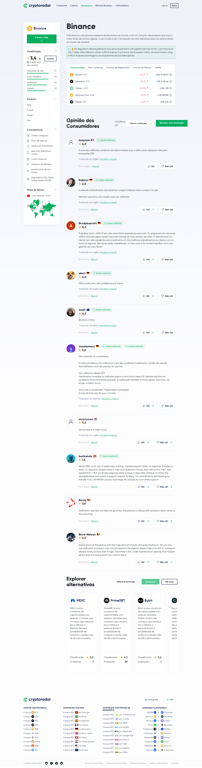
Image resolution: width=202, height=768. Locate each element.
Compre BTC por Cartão (116, 719)
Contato (175, 763)
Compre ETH (31, 716)
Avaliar (50, 58)
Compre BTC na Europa (75, 750)
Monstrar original (108, 159)
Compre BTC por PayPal (116, 727)
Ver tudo (169, 581)
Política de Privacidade (116, 763)
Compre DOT (31, 737)
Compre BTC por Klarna (116, 739)
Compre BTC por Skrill (115, 744)
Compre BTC (31, 712)
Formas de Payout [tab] (142, 67)
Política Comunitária (159, 763)
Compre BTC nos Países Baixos (78, 741)
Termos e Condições (94, 763)
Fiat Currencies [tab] (95, 67)
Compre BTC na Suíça (75, 737)
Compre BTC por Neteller (116, 748)
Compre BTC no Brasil (74, 716)
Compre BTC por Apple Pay (117, 731)
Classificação (34, 51)
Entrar (174, 5)
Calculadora (122, 5)
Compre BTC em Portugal (76, 712)
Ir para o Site (41, 37)
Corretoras (86, 5)
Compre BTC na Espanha (76, 720)
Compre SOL (31, 720)
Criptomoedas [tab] (77, 67)
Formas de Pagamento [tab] (118, 67)
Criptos (74, 5)
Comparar (61, 5)
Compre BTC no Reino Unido (77, 733)
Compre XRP (31, 725)
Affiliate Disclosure (138, 763)
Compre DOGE (32, 741)
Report (95, 166)
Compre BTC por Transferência (119, 714)
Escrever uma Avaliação (172, 122)
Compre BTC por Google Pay (118, 735)
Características (35, 129)
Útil (153, 166)
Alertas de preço (103, 5)
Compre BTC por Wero (115, 752)
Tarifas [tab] (158, 67)
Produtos (31, 99)
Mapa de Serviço (35, 189)
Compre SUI (30, 750)
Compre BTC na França (75, 725)
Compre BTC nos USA (74, 746)
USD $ (164, 5)
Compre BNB (31, 729)
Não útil (169, 166)
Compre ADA (31, 733)
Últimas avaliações (138, 123)
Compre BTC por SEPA (115, 723)
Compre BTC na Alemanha (77, 729)
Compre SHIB (31, 746)
